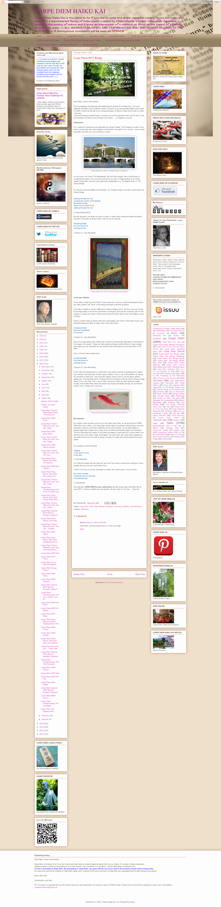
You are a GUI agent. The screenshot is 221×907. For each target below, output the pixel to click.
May (44, 391)
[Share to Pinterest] (115, 503)
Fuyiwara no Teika (167, 371)
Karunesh (169, 383)
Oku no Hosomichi (176, 392)
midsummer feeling (160, 430)
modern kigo (178, 430)
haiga (155, 423)
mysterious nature (165, 432)
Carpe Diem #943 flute (50, 553)
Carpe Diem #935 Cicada (48, 634)
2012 (41, 734)
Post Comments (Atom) (114, 582)
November (46, 370)
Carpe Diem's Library (96, 36)
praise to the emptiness (161, 437)
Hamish (83, 522)
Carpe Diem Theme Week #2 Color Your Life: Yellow (50, 505)
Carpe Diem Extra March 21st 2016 (49, 519)
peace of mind (175, 434)
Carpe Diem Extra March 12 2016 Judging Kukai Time (50, 621)
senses (165, 439)
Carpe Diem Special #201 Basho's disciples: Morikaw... (50, 654)
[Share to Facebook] (113, 503)
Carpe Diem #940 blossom (48, 580)
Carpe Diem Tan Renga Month (170, 358)
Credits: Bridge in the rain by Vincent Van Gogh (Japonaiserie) (109, 292)
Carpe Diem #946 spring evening (48, 446)
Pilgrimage (180, 396)
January (45, 719)
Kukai (166, 385)
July (43, 384)
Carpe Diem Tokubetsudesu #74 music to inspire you (50, 489)
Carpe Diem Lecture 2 (76, 36)
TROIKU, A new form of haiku (48, 40)
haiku (91, 506)
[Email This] (105, 503)
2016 (41, 364)
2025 (41, 336)
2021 (41, 346)
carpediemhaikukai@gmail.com (46, 887)
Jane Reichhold (135, 506)
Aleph (178, 329)
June (44, 388)
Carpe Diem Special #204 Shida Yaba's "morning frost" (49, 412)
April (44, 395)
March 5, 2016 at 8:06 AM (96, 522)
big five (176, 413)
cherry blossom (159, 415)
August (45, 381)
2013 (41, 730)
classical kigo (160, 420)
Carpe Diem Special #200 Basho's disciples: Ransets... (50, 690)
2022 (41, 343)
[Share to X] (110, 503)
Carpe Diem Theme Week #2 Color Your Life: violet (50, 426)
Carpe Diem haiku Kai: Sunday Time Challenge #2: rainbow (50, 95)
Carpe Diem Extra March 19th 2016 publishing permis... (50, 539)
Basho (174, 333)
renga (155, 439)
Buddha (176, 336)
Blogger (132, 902)
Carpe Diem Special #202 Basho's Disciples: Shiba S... (50, 587)
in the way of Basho (121, 506)
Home (39, 36)
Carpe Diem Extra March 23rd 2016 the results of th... (49, 474)
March (44, 398)
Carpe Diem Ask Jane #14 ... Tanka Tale (50, 647)
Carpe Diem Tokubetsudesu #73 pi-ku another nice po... (50, 596)
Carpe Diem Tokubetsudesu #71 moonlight (50, 703)
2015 (41, 724)
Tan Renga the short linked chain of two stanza (122, 40)
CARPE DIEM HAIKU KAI (70, 11)
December (46, 367)
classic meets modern (168, 418)
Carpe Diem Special (173, 351)
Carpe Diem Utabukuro (166, 369)
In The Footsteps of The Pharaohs (168, 376)
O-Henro (160, 392)
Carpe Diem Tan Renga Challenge (168, 356)
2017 (41, 360)
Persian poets (164, 396)
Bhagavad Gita (159, 336)
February (45, 716)
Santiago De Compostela (163, 400)
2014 (41, 727)
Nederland (84, 509)
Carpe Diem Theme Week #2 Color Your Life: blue (50, 453)
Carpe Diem (84, 506)
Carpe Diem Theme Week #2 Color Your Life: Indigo (50, 439)
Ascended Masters (177, 331)
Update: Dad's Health (49, 401)
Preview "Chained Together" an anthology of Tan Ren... (57, 45)
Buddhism (157, 339)
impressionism (159, 426)
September (46, 377)
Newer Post (79, 574)
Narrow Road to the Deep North (171, 389)
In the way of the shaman (166, 378)
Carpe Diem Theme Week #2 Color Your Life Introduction (50, 547)
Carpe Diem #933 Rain (50, 673)
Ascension (161, 333)
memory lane (172, 428)
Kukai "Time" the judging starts (47, 710)
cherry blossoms (178, 415)
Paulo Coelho (162, 394)
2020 (41, 350)
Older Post (140, 574)
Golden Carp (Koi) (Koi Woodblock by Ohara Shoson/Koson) (109, 412)
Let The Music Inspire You (173, 387)
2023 (41, 339)
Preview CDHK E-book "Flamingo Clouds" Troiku (82, 40)
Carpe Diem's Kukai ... (118, 36)
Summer (171, 402)
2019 (41, 353)
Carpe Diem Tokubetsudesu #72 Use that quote (50, 662)
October (45, 374)
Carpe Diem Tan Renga (169, 354)
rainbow (177, 437)
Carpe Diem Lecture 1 (55, 36)
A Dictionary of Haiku (161, 329)
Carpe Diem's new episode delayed (48, 563)
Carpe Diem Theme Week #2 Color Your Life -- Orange (50, 526)
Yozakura (168, 411)
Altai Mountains (159, 331)
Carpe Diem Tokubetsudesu (173, 367)
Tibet (168, 407)
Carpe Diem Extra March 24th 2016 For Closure (49, 460)
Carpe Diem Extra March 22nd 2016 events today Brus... (50, 497)
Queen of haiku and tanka (168, 398)
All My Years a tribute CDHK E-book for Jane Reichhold (152, 36)
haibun (176, 420)
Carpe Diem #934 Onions (48, 669)
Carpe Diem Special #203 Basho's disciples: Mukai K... (50, 513)
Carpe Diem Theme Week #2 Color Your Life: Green (50, 482)
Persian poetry (178, 394)
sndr (117, 902)
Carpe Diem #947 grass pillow (48, 432)
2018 (41, 357)
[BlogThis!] (108, 503)
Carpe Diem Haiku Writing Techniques (168, 345)
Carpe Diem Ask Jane (171, 342)
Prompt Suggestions (90, 45)
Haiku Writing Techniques (103, 506)
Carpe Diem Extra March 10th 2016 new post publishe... (50, 640)
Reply (82, 529)
